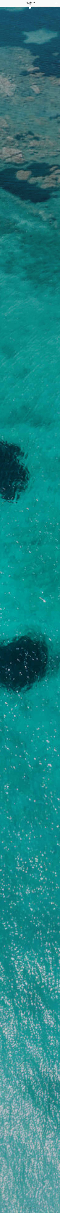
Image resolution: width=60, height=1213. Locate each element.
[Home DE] (30, 3)
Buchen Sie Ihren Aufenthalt (30, 1208)
